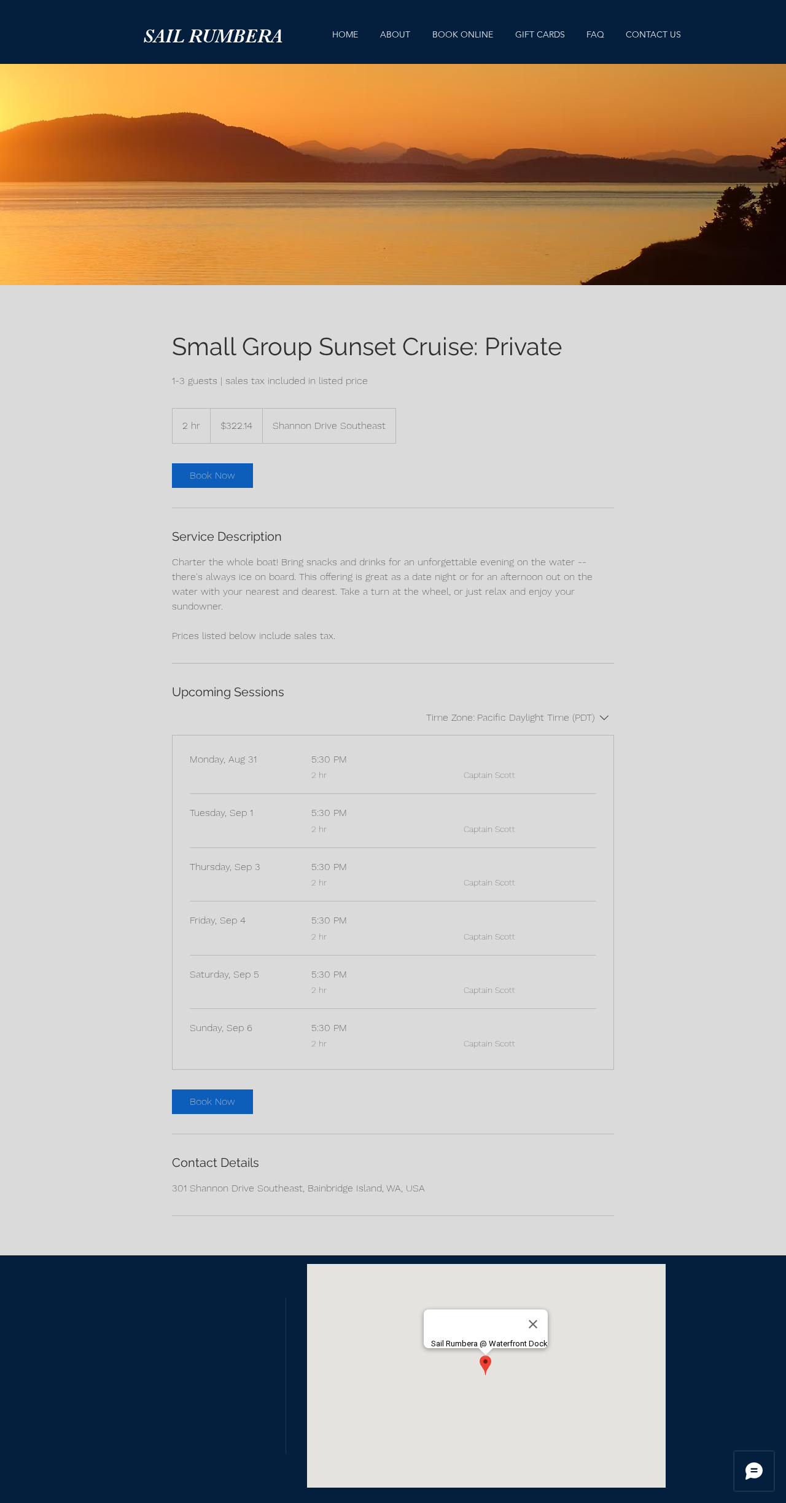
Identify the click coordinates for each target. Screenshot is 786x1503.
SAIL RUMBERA (212, 36)
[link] (212, 475)
